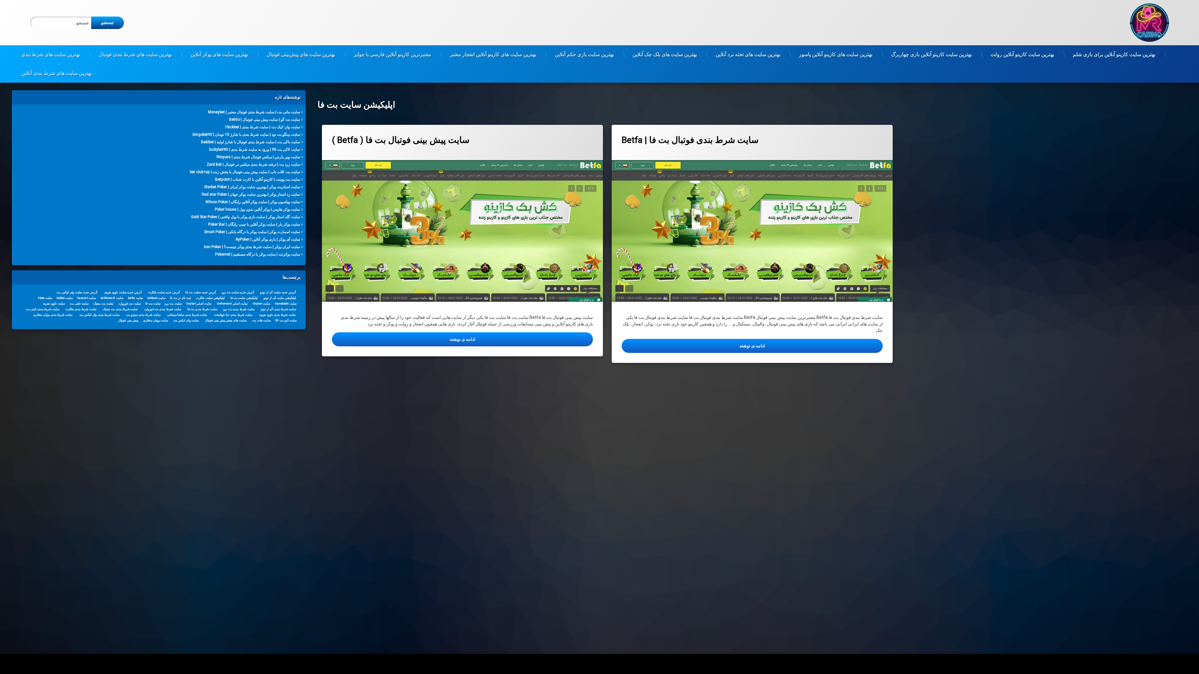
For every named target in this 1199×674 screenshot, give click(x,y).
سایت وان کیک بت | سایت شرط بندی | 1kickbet (262, 127)
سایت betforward (112, 298)
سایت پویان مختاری (155, 320)
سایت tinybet (261, 303)
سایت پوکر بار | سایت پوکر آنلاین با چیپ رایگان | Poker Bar (254, 224)
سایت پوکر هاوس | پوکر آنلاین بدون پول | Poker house (257, 209)
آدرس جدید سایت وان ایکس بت (77, 292)
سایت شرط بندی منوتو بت (143, 314)
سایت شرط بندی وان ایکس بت (99, 314)
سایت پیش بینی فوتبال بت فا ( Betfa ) (400, 140)
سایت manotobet (286, 303)
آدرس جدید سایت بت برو (238, 292)
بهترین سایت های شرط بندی (50, 54)
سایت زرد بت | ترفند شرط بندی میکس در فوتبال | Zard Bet (253, 164)
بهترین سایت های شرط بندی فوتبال (135, 54)
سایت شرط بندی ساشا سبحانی (187, 314)
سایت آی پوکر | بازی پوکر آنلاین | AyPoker (267, 239)
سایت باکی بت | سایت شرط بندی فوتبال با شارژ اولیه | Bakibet (250, 142)
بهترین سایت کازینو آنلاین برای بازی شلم (1114, 54)
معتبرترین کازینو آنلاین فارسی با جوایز (392, 54)
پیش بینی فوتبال (128, 320)
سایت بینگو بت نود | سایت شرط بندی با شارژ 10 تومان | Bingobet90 (246, 134)
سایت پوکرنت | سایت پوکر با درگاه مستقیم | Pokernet (257, 254)
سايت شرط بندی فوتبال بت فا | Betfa (690, 140)
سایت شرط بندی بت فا (202, 309)
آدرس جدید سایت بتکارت (164, 292)
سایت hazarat (86, 298)
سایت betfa (135, 298)
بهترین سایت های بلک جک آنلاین (665, 54)
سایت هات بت (261, 320)
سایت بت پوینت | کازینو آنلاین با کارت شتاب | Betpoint (257, 179)
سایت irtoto (45, 298)
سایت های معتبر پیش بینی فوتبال (226, 320)
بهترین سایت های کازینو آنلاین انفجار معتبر (493, 54)
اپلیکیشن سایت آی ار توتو (280, 298)
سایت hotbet (65, 298)
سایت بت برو (173, 303)
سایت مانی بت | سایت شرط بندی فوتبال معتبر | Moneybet (254, 112)
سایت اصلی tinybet (199, 303)
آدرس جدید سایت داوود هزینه (123, 292)
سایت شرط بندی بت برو (239, 309)
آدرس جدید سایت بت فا (201, 292)
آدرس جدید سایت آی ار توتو (278, 292)
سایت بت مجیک (103, 303)
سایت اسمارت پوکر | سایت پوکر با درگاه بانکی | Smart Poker (252, 232)
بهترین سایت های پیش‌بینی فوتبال (301, 54)
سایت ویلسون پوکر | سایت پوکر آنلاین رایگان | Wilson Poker (252, 202)
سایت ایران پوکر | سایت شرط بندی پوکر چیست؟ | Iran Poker (252, 247)
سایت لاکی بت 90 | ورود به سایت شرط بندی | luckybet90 (254, 149)
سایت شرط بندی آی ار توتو (278, 309)
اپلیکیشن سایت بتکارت (210, 298)
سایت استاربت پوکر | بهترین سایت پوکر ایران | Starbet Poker (252, 187)
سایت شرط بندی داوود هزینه (277, 314)
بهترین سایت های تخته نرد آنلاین (748, 54)
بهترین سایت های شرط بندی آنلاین (56, 73)
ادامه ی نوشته (428, 339)
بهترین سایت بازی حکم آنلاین (584, 54)
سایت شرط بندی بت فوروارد (162, 309)
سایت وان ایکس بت (186, 320)
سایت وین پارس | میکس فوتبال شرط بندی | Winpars (258, 157)
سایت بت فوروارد (129, 303)
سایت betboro (156, 298)
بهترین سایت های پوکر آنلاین (219, 54)
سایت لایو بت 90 (286, 320)
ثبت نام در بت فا (180, 298)
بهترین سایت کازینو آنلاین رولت (1022, 54)
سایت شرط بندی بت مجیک (120, 309)
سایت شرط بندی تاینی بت (42, 309)
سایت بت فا (153, 303)
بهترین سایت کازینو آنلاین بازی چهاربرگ (931, 54)
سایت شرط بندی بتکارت (81, 309)
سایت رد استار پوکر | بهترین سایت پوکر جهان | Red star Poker (251, 194)
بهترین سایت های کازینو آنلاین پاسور (835, 54)
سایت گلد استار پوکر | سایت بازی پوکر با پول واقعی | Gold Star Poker (245, 217)
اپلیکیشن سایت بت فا (244, 298)
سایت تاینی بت (79, 303)
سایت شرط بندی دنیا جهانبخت (233, 314)
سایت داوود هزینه (54, 303)
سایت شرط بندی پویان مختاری (52, 314)
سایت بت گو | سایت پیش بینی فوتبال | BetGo (264, 119)
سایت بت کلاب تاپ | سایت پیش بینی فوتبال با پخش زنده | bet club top (245, 172)
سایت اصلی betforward (232, 303)
